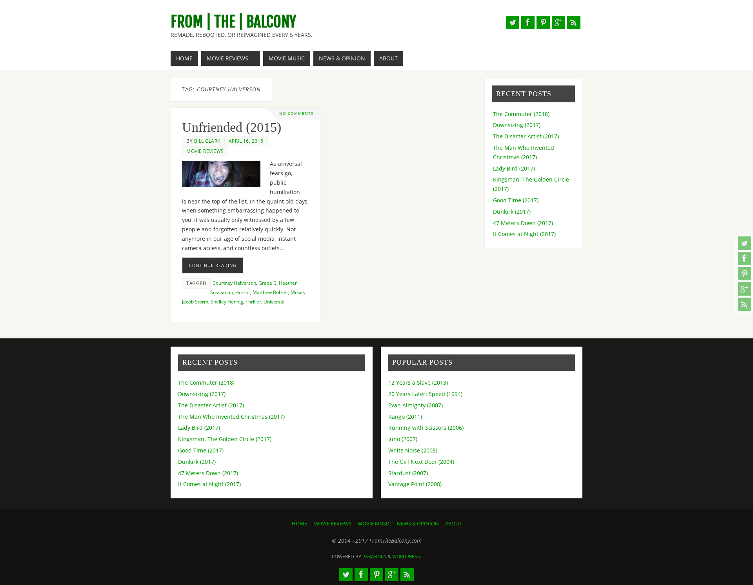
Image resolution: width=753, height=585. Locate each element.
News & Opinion (418, 523)
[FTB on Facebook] (744, 258)
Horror (242, 292)
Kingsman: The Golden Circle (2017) (224, 439)
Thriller (253, 301)
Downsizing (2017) (516, 125)
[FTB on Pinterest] (744, 273)
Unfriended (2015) (231, 127)
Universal (274, 301)
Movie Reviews (205, 151)
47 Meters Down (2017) (523, 223)
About (453, 523)
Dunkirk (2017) (512, 211)
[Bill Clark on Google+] (744, 289)
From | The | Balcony (233, 22)
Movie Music (374, 523)
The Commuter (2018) (521, 114)
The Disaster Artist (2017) (526, 136)
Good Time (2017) (515, 200)
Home (299, 523)
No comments (296, 113)
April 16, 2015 (246, 141)
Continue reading (212, 265)
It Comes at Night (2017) (524, 234)
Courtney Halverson (234, 283)
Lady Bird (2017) (514, 168)
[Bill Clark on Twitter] (744, 243)
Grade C (267, 283)
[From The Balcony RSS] (744, 304)
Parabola (374, 556)
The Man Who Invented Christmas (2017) (231, 416)
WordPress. (406, 556)
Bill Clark (207, 141)
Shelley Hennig (227, 301)
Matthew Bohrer (270, 292)
